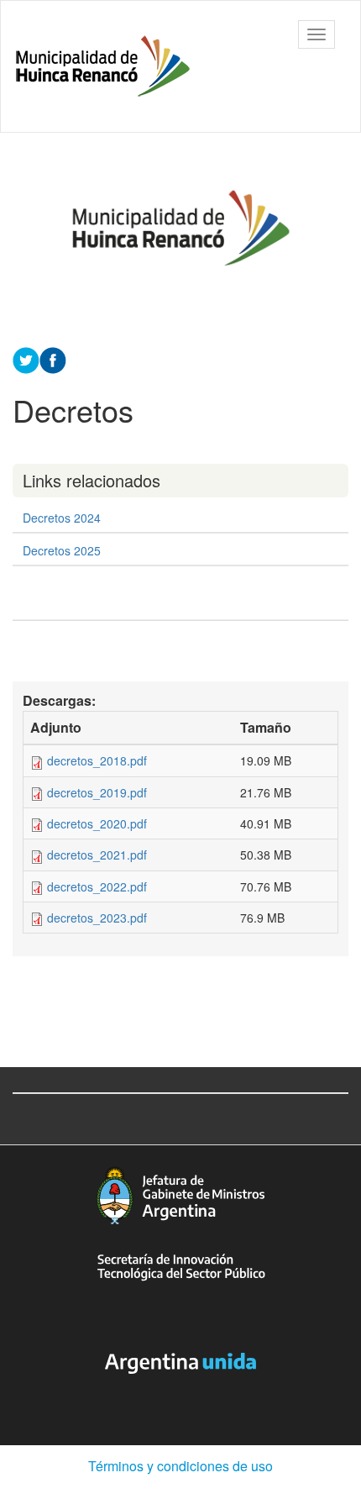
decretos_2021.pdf (97, 854)
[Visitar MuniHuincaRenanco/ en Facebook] (52, 358)
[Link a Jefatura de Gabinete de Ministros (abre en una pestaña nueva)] (180, 1195)
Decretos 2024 (62, 517)
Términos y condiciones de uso (180, 1465)
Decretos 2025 (62, 550)
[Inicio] (102, 66)
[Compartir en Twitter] (26, 358)
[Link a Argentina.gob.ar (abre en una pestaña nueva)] (180, 1363)
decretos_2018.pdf (97, 760)
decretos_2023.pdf (97, 917)
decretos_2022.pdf (97, 886)
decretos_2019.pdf (97, 792)
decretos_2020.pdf (97, 823)
